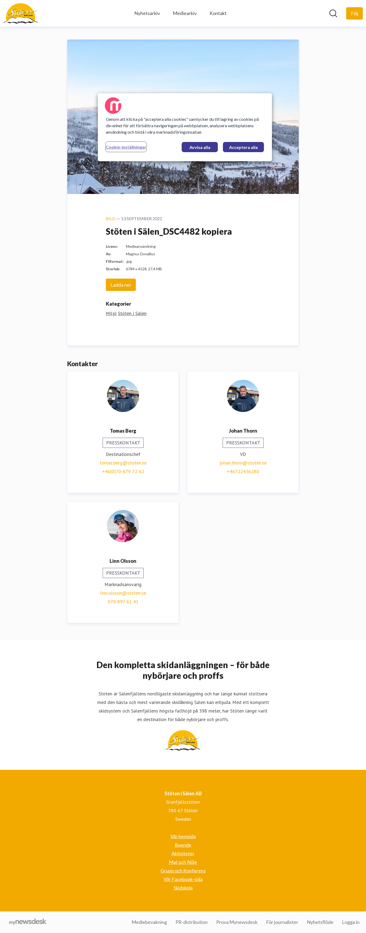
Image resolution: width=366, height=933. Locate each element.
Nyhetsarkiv (147, 13)
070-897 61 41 (123, 601)
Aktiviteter (183, 853)
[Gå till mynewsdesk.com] (27, 922)
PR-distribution (191, 922)
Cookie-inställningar (126, 146)
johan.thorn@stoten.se (243, 463)
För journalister (282, 922)
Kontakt (218, 13)
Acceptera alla (243, 147)
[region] (185, 127)
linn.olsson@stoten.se (123, 593)
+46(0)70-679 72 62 (123, 471)
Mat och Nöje (183, 862)
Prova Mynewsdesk (236, 922)
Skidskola (183, 888)
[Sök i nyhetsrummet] (333, 13)
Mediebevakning (149, 922)
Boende (183, 845)
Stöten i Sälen (132, 313)
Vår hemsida (183, 836)
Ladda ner (120, 285)
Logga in (351, 922)
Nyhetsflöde (320, 922)
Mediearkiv (185, 13)
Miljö (111, 313)
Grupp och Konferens (183, 871)
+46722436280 (243, 471)
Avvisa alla (199, 147)
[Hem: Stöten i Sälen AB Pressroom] (20, 13)
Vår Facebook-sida (183, 879)
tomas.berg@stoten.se (123, 463)
